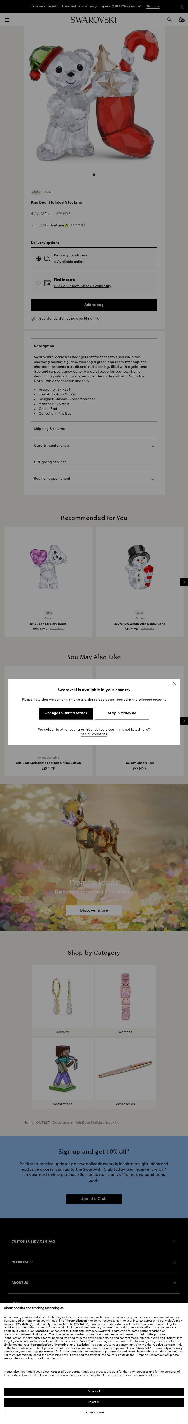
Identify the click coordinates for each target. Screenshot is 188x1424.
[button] (174, 683)
